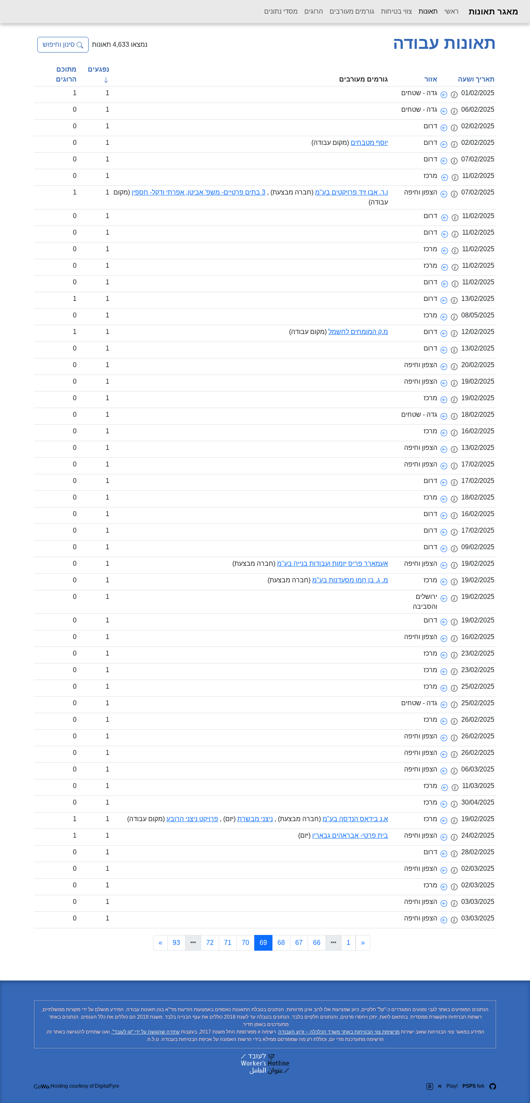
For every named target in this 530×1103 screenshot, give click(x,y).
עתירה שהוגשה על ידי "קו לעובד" (146, 1032)
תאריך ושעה (476, 79)
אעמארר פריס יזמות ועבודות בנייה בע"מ (332, 563)
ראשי (451, 11)
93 (176, 942)
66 (316, 942)
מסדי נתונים (281, 11)
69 (260, 942)
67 (299, 942)
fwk (473, 1086)
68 (281, 942)
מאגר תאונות (493, 11)
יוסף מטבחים (369, 142)
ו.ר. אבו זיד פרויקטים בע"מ (351, 192)
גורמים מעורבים (352, 11)
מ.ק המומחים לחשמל (358, 331)
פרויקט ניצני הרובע (192, 818)
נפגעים (98, 69)
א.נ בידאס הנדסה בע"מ (355, 818)
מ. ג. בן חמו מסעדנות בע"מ (350, 580)
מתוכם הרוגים (66, 74)
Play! (452, 1086)
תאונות (426, 11)
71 (227, 942)
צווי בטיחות (396, 11)
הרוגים (313, 11)
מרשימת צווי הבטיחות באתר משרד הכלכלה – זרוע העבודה (339, 1032)
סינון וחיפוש (60, 44)
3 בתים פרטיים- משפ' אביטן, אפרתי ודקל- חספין (198, 192)
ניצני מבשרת (255, 818)
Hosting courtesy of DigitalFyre (85, 1086)
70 (245, 942)
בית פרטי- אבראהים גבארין (350, 835)
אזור (430, 79)
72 (210, 942)
